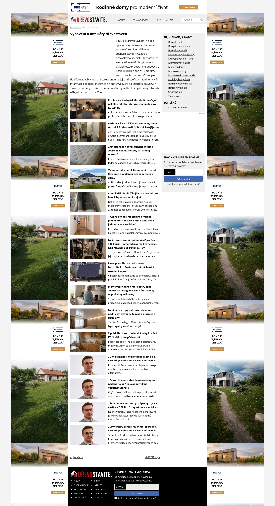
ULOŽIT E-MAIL (137, 493)
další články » (152, 457)
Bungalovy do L (176, 42)
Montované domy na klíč (182, 75)
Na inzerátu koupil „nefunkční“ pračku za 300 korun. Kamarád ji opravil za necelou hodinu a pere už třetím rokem (133, 243)
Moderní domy (176, 67)
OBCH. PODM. (100, 493)
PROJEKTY (78, 493)
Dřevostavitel (75, 28)
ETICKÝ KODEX (101, 489)
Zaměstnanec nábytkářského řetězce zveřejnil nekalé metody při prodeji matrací (130, 150)
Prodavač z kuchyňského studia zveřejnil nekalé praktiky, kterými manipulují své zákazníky (132, 103)
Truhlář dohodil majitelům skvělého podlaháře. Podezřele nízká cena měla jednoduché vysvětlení (131, 220)
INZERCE (98, 485)
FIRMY (77, 481)
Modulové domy (177, 71)
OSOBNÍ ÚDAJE (81, 485)
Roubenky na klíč (177, 87)
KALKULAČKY (80, 489)
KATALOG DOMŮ (141, 19)
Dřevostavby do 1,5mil (180, 58)
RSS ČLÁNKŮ (80, 497)
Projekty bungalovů (179, 79)
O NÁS (97, 481)
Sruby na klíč (175, 92)
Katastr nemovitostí (179, 107)
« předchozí (76, 457)
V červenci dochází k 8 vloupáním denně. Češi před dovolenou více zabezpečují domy (132, 173)
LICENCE (98, 497)
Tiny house (174, 96)
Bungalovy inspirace (179, 46)
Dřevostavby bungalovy (181, 54)
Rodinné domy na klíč (180, 83)
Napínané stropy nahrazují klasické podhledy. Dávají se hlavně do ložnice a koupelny (131, 313)
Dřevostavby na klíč (179, 62)
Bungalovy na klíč (177, 50)
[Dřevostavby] (89, 19)
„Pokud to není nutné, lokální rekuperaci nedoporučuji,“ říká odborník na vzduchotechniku (133, 383)
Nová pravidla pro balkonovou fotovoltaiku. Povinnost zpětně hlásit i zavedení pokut (131, 267)
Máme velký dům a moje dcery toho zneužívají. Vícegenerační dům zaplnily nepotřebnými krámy (131, 290)
